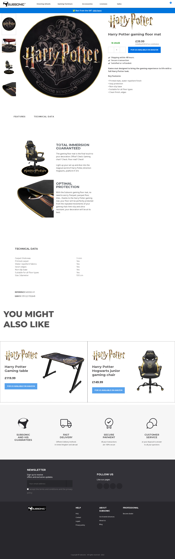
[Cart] (170, 3)
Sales (119, 4)
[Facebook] (100, 486)
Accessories (87, 4)
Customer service (152, 436)
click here (97, 10)
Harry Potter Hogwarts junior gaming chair (106, 371)
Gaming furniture (65, 4)
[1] (69, 483)
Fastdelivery (66, 436)
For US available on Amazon (21, 386)
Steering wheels (43, 4)
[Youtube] (106, 486)
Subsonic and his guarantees (23, 437)
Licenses (103, 4)
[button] (20, 56)
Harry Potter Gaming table (16, 369)
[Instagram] (119, 486)
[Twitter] (113, 486)
